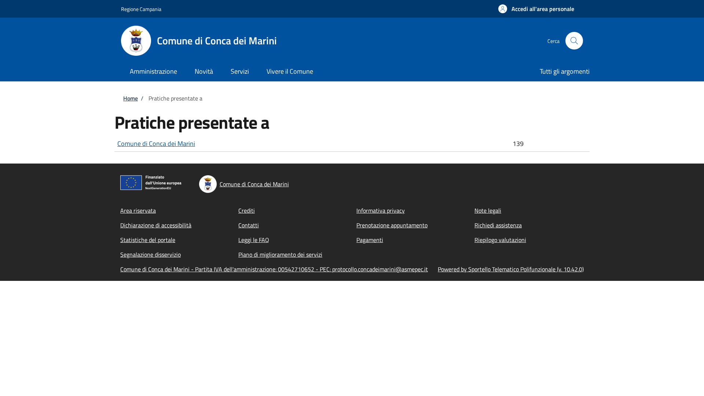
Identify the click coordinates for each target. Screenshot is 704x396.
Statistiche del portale (147, 239)
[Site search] (574, 41)
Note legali (487, 210)
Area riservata (138, 210)
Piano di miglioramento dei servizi (280, 254)
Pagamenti (369, 239)
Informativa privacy (380, 210)
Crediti (246, 210)
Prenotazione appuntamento (392, 225)
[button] (536, 9)
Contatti (248, 225)
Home (130, 98)
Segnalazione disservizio (150, 254)
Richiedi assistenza (498, 225)
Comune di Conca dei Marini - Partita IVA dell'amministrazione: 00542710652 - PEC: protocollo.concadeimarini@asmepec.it (274, 269)
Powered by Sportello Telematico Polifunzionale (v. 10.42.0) (511, 269)
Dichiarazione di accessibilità (155, 225)
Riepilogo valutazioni (500, 239)
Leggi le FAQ (253, 239)
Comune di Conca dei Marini (156, 143)
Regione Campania (141, 9)
